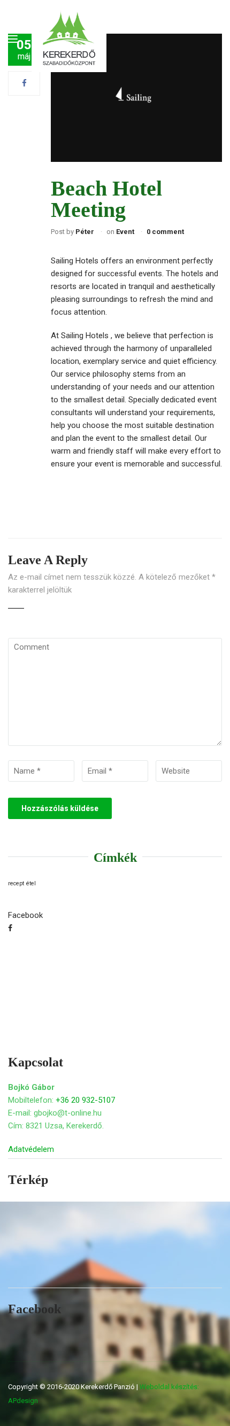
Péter (84, 232)
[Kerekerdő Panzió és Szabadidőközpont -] (69, 38)
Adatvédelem (31, 1149)
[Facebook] (24, 83)
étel (31, 883)
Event (125, 232)
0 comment (165, 232)
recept (16, 883)
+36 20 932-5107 (85, 1100)
